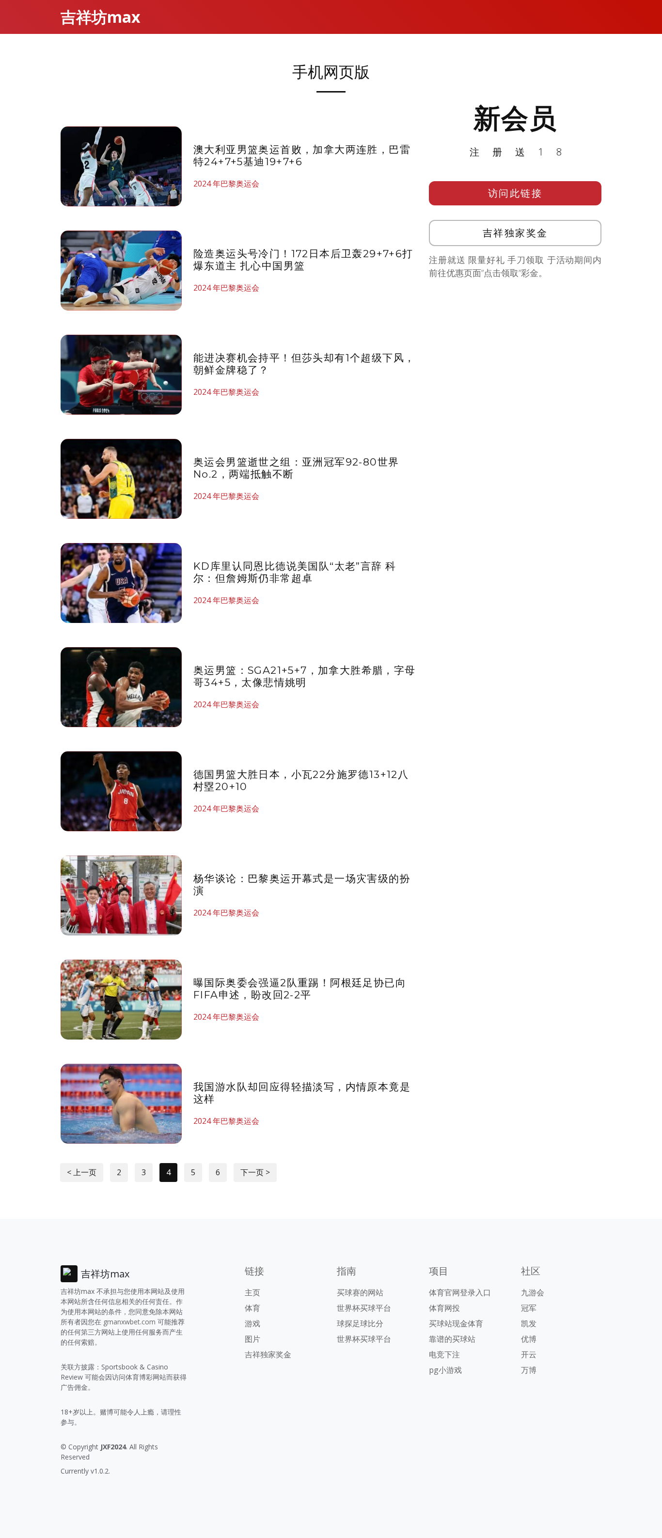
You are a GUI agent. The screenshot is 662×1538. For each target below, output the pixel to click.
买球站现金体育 (456, 1323)
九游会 (532, 1292)
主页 (252, 1292)
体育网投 (444, 1308)
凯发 (528, 1323)
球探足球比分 (360, 1323)
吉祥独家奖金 (515, 232)
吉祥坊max (101, 16)
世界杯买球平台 (364, 1308)
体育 (252, 1308)
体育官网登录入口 (460, 1292)
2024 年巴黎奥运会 (226, 183)
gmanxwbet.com (129, 1321)
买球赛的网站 (360, 1292)
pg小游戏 (445, 1370)
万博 (528, 1370)
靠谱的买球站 (452, 1339)
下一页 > (255, 1172)
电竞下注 (444, 1354)
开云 (528, 1354)
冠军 (528, 1308)
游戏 (252, 1323)
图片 (252, 1339)
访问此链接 (515, 193)
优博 (528, 1339)
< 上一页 (81, 1172)
